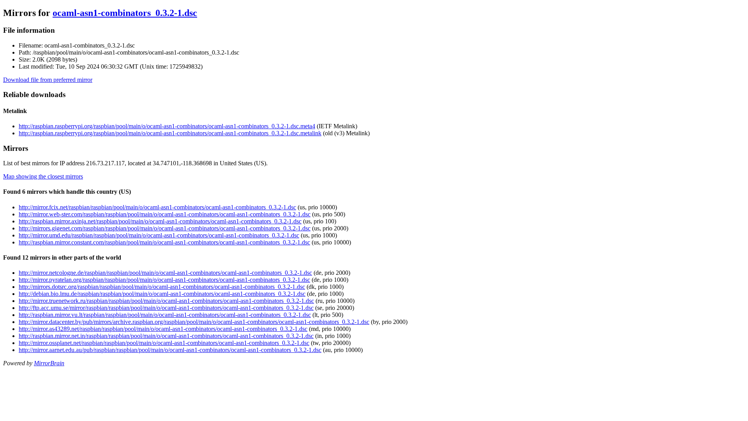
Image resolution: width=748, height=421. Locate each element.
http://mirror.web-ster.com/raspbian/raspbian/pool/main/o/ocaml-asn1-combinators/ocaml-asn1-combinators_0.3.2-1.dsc (164, 214)
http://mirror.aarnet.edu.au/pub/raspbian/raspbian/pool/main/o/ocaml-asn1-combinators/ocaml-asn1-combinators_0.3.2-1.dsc (170, 350)
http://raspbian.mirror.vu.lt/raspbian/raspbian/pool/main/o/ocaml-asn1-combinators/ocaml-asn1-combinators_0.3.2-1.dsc (165, 314)
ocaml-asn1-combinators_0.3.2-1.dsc (125, 13)
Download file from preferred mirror (47, 79)
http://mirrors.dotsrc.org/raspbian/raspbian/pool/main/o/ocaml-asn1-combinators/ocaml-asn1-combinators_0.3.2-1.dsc (162, 286)
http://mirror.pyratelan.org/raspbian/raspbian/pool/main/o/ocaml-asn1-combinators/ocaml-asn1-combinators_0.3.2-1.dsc (164, 279)
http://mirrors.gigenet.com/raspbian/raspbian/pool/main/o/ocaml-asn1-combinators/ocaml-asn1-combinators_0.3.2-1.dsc (164, 228)
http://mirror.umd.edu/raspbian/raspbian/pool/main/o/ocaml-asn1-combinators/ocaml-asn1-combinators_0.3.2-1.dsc (159, 235)
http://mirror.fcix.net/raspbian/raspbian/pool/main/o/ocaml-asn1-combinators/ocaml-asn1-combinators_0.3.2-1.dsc (157, 207)
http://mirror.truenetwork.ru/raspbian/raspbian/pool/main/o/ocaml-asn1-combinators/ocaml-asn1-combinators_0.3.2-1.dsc (166, 300)
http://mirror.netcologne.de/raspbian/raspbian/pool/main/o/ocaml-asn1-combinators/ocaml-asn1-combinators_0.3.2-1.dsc (165, 272)
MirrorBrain (49, 363)
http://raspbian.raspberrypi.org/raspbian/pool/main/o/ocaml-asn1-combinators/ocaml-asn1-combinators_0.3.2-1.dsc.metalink (170, 133)
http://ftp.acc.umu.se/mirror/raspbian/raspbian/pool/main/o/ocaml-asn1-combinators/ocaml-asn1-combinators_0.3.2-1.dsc (166, 307)
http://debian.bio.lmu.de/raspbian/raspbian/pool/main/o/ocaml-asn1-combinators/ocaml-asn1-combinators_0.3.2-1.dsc (162, 293)
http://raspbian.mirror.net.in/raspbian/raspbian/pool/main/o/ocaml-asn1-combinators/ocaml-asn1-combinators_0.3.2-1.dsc (166, 336)
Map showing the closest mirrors (43, 176)
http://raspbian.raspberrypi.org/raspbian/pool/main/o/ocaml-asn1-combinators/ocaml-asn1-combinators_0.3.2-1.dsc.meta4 (167, 126)
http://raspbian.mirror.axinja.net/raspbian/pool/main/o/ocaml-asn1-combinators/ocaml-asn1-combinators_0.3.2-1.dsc (160, 221)
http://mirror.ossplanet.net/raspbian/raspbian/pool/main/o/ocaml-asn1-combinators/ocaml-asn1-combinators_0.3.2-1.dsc (164, 343)
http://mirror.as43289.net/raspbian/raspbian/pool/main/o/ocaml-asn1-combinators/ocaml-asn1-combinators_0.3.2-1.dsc (163, 328)
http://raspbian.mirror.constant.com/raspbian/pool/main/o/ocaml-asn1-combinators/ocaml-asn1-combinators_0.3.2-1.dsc (164, 242)
